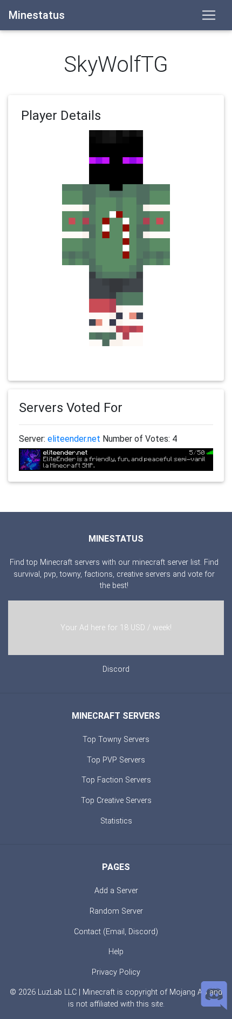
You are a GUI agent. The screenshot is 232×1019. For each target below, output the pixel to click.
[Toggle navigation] (208, 15)
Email (115, 931)
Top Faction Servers (116, 780)
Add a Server (116, 890)
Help (116, 951)
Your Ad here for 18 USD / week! (116, 627)
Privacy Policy (116, 972)
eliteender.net (73, 439)
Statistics (116, 821)
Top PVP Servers (116, 760)
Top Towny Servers (116, 739)
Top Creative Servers (116, 800)
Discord (116, 669)
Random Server (116, 911)
